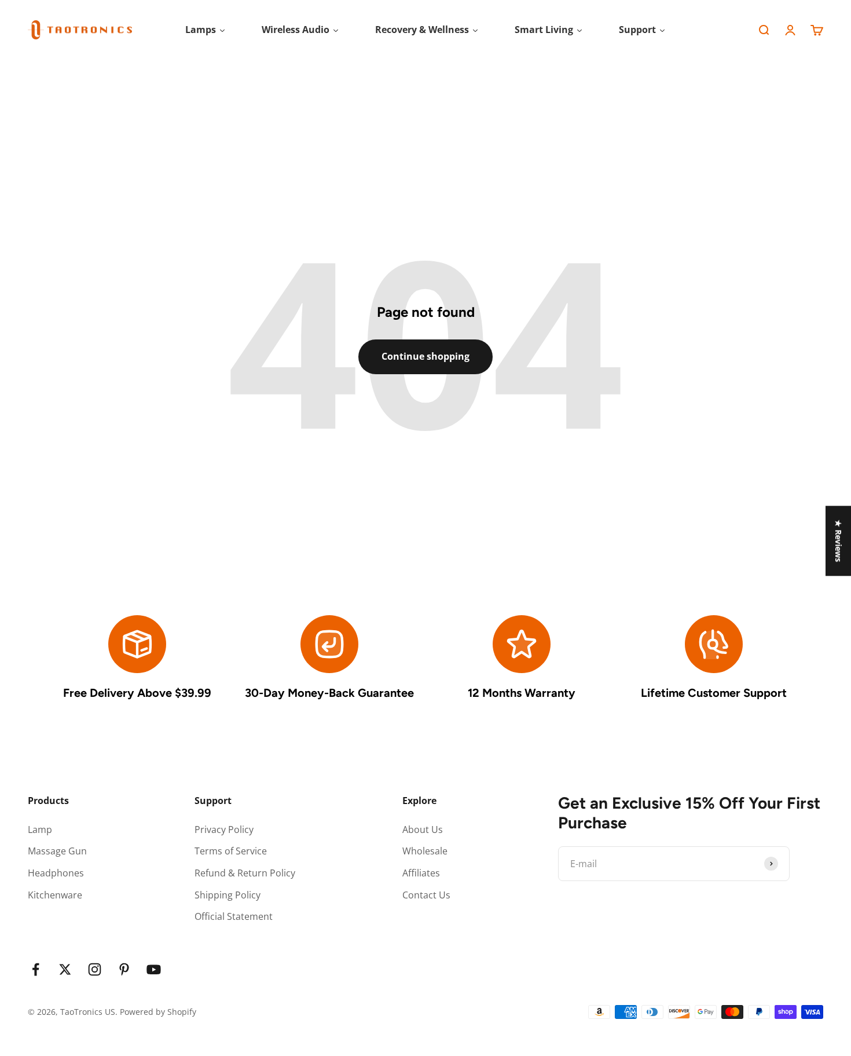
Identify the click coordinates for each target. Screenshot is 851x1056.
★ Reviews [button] (838, 541)
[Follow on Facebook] (35, 969)
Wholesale (424, 851)
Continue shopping (425, 356)
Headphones (56, 873)
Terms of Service (231, 851)
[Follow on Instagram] (94, 969)
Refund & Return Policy (245, 873)
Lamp (40, 829)
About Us (422, 829)
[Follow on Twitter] (65, 969)
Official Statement (234, 916)
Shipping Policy (228, 895)
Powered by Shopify (158, 1011)
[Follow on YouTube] (154, 969)
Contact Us (426, 895)
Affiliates (421, 873)
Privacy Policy (224, 829)
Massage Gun (57, 851)
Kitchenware (55, 895)
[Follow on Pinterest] (124, 969)
